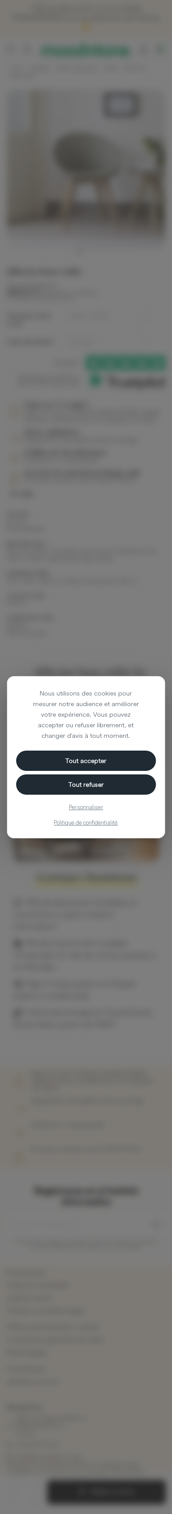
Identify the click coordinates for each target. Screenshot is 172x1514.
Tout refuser (86, 784)
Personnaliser (86, 807)
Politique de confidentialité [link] (86, 822)
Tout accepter (85, 760)
